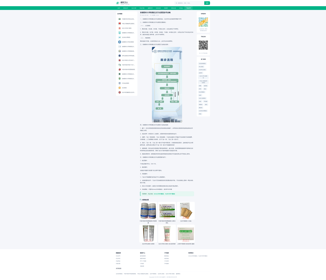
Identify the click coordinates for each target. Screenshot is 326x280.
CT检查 (142, 263)
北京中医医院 (153, 273)
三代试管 (166, 261)
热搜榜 (166, 8)
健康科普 (150, 8)
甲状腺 (205, 101)
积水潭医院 (202, 92)
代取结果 (118, 263)
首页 (119, 8)
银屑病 (205, 85)
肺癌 (200, 89)
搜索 (207, 3)
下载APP (188, 8)
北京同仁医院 (202, 69)
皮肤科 (200, 73)
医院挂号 (125, 8)
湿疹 (200, 101)
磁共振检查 (143, 256)
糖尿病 (200, 107)
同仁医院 (201, 66)
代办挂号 (118, 256)
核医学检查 (143, 258)
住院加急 (166, 258)
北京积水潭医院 (203, 110)
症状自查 (158, 8)
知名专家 (134, 8)
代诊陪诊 (118, 261)
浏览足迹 (173, 8)
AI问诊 (181, 8)
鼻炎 (205, 89)
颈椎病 (200, 104)
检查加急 (166, 256)
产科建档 (166, 263)
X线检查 (142, 266)
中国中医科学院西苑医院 (130, 273)
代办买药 (118, 258)
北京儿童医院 (202, 98)
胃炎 (200, 114)
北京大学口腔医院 (203, 76)
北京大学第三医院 (170, 273)
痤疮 (206, 104)
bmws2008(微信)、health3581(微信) (197, 256)
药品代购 (142, 8)
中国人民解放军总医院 (203, 81)
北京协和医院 (202, 63)
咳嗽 (200, 85)
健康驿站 (178, 273)
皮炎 (200, 95)
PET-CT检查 (143, 261)
